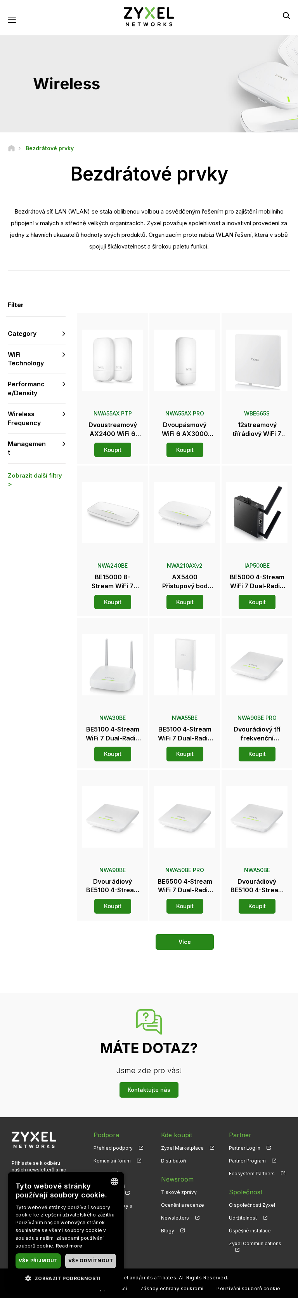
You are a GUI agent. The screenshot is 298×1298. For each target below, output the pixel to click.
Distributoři (173, 1161)
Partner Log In (244, 1148)
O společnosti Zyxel (252, 1205)
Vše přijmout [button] (38, 1260)
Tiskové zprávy (179, 1192)
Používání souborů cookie (249, 1288)
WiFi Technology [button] (26, 359)
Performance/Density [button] (26, 388)
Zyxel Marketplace (182, 1148)
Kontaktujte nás (149, 1089)
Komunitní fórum (112, 1161)
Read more (69, 1246)
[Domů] (11, 148)
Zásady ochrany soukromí (172, 1288)
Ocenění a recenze (182, 1205)
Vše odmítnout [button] (90, 1260)
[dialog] (66, 1231)
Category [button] (22, 333)
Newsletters (175, 1218)
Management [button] (27, 448)
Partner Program (247, 1161)
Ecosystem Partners (252, 1173)
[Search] (286, 15)
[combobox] (114, 1181)
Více (184, 941)
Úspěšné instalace (250, 1231)
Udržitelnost (243, 1218)
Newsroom (177, 1179)
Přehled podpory (113, 1148)
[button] (66, 1278)
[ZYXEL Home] (149, 16)
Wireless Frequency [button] (24, 418)
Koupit (112, 450)
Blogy (167, 1231)
